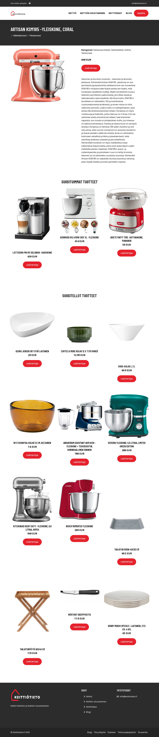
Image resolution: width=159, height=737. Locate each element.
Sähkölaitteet (20, 35)
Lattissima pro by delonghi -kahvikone (32, 252)
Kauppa (141, 13)
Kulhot (127, 50)
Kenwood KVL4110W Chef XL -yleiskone (79, 237)
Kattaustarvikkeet (101, 50)
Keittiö (72, 13)
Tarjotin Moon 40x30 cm (126, 549)
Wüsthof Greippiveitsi (79, 614)
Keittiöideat (115, 13)
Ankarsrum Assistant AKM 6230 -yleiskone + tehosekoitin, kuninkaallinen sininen (79, 446)
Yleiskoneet (35, 35)
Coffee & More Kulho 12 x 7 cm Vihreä (79, 351)
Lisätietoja (91, 68)
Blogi (129, 13)
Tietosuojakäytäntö (127, 732)
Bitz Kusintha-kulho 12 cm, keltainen (32, 442)
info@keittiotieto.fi (139, 3)
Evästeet (112, 732)
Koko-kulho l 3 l (126, 366)
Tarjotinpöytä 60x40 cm (32, 649)
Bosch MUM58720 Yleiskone (79, 526)
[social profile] (30, 3)
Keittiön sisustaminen (92, 13)
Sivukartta (142, 732)
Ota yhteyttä (100, 732)
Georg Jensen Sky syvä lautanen (32, 351)
